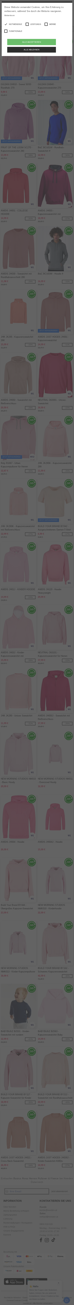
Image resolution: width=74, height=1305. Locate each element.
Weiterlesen (9, 15)
